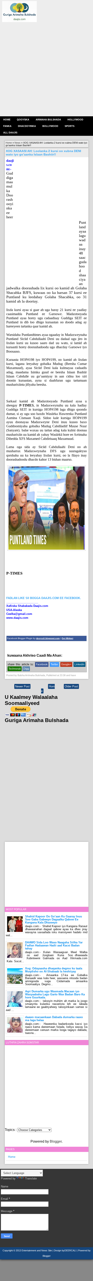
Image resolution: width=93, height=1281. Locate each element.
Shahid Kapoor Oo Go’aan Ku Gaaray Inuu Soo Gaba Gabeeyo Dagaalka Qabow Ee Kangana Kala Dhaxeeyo (53, 919)
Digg (26, 668)
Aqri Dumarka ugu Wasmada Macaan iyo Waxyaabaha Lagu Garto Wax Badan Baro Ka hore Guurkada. (55, 994)
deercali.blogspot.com (48, 638)
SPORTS (69, 126)
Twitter (54, 664)
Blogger (56, 1141)
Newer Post (22, 686)
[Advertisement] (46, 68)
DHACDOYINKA (27, 126)
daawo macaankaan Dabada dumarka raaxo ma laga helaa (54, 1018)
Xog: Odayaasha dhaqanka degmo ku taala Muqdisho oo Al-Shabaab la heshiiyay (53, 970)
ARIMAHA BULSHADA (48, 119)
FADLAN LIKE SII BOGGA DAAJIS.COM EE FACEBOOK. (43, 598)
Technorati (14, 668)
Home (6, 119)
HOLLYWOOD (75, 119)
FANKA (7, 126)
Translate (31, 1178)
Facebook (42, 664)
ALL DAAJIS (10, 132)
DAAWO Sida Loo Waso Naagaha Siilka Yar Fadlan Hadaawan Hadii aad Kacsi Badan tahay (54, 945)
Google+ (66, 664)
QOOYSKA (23, 119)
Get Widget (67, 638)
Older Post (71, 686)
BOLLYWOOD (50, 126)
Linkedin (79, 664)
